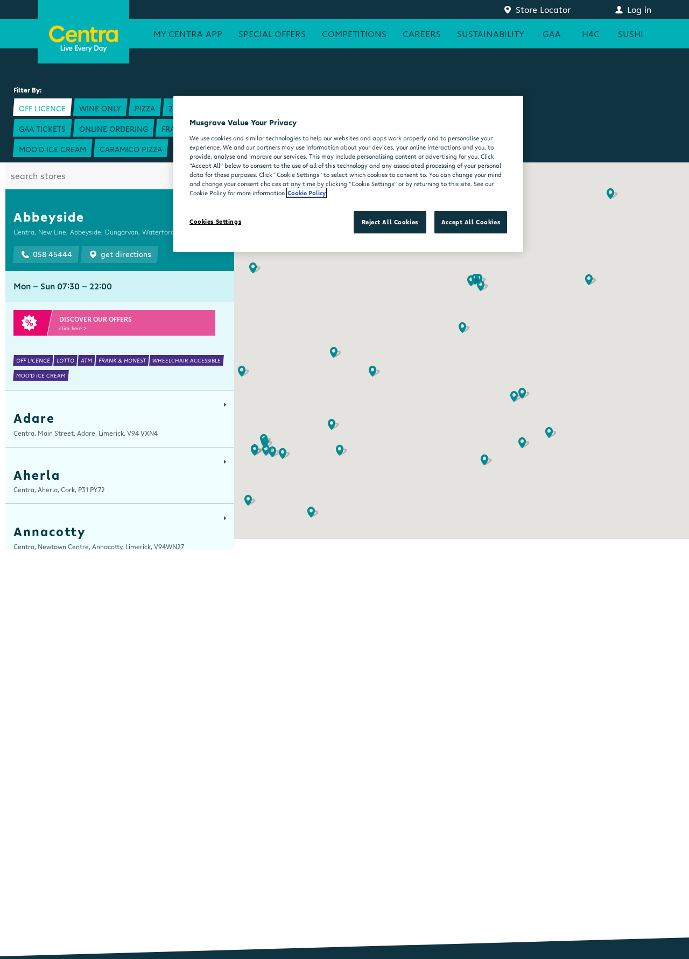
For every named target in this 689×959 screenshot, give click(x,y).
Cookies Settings (215, 221)
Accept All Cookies (470, 222)
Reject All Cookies (390, 222)
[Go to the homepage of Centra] (83, 31)
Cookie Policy (306, 193)
